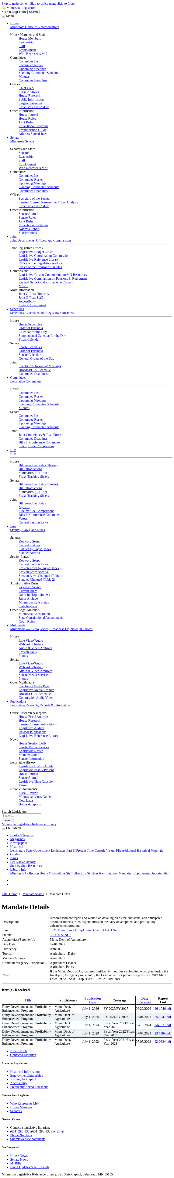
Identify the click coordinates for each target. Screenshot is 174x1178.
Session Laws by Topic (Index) (39, 568)
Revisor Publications (32, 732)
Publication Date (92, 1000)
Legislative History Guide (36, 766)
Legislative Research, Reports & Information (40, 705)
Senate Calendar (30, 354)
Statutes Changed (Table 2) (37, 579)
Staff (22, 46)
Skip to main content (15, 3)
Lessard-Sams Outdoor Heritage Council (46, 282)
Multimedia (17, 625)
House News (19, 1155)
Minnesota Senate (22, 141)
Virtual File (113, 850)
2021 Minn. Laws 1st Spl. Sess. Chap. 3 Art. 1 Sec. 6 (85, 930)
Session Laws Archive (34, 572)
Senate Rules (27, 217)
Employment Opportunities (150, 873)
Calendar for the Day (33, 332)
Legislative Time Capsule (36, 781)
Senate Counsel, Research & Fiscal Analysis (48, 202)
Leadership (26, 42)
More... (23, 286)
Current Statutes (29, 545)
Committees (18, 377)
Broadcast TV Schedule (35, 370)
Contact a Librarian (23, 1055)
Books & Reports (22, 835)
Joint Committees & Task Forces (40, 434)
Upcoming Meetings (32, 69)
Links (14, 858)
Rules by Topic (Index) (34, 595)
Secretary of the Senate (34, 198)
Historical (16, 846)
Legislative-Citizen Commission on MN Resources (53, 274)
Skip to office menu (43, 3)
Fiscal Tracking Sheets (34, 476)
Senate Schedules (30, 347)
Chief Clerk (26, 88)
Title (28, 1000)
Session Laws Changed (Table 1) (41, 575)
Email (61, 1131)
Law (13, 526)
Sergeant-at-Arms (30, 103)
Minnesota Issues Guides (35, 796)
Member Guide (29, 755)
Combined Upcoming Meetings (40, 366)
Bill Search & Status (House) (38, 465)
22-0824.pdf (162, 1041)
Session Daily (28, 652)
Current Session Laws (33, 522)
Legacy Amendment (32, 305)
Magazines (17, 839)
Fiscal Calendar (29, 339)
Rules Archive (28, 598)
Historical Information (25, 1071)
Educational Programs (33, 126)
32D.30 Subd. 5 (60, 935)
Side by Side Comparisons (36, 446)
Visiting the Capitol (23, 1079)
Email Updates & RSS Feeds (29, 1167)
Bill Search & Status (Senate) (38, 484)
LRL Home (9, 894)
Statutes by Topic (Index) (35, 549)
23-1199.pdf (162, 1033)
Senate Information (31, 758)
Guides (15, 854)
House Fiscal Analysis (33, 716)
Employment (27, 50)
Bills (13, 450)
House (14, 23)
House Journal (28, 114)
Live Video (26, 640)
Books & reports (30, 804)
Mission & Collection (24, 873)
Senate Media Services (34, 675)
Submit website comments (27, 1139)
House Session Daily (33, 743)
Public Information (31, 99)
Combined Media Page (34, 686)
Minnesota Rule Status (34, 602)
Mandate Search (33, 894)
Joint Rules (26, 122)
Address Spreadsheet (33, 133)
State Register (28, 606)
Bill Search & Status (32, 503)
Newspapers (18, 843)
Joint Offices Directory (34, 294)
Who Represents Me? (33, 53)
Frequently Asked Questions (29, 1087)
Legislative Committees (26, 381)
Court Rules (27, 621)
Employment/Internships (26, 1075)
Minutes (24, 76)
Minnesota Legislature (21, 8)
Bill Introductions (30, 469)
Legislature (17, 850)
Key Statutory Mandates (115, 873)
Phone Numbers (21, 1135)
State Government (38, 850)
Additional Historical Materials (142, 850)
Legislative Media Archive (36, 690)
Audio (39, 640)
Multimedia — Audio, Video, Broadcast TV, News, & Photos (51, 629)
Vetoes (23, 518)
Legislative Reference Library (39, 259)
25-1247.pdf (162, 1017)
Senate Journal (28, 213)
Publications (18, 701)
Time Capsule (96, 850)
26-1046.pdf (162, 1008)
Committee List (29, 61)
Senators (24, 153)
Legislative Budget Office (36, 252)
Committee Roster (31, 65)
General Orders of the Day (36, 358)
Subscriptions (28, 233)
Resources (35, 865)
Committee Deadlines (33, 80)
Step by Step (18, 865)
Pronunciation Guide (32, 130)
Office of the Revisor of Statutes (40, 267)
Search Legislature (14, 12)
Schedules (17, 309)
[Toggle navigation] (3, 17)
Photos (23, 655)
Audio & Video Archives (35, 648)
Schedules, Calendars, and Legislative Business (42, 313)
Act (44, 473)
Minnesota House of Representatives (34, 27)
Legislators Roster (31, 751)
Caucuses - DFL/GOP (34, 107)
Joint (13, 236)
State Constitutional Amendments (41, 617)
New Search (18, 1051)
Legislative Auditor (31, 728)
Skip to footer (66, 3)
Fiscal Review (28, 793)
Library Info (18, 869)
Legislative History (23, 862)
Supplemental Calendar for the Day (42, 335)
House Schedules (30, 324)
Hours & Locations (52, 873)
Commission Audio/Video (36, 697)
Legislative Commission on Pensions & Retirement (53, 278)
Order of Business (31, 328)
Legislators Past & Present (36, 770)
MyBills (24, 507)
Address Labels (29, 229)
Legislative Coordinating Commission (44, 255)
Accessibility (27, 301)
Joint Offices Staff (31, 297)
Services (92, 873)
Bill (37, 473)
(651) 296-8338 (20, 1131)
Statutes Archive (30, 553)
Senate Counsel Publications (38, 724)
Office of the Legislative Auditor (40, 263)
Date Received (144, 1000)
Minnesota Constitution (34, 614)
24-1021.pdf (162, 1025)
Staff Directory (76, 873)
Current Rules (28, 591)
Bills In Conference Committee (39, 442)
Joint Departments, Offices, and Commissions (40, 240)
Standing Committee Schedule (39, 73)
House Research (30, 95)
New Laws (26, 800)
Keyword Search (30, 541)
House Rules (27, 118)
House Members (30, 38)
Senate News (19, 1159)
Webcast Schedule (31, 644)
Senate (14, 137)
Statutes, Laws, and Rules (27, 530)
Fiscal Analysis (29, 92)
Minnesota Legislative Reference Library (29, 824)
